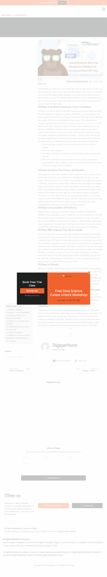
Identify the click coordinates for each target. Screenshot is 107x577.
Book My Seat (32, 291)
